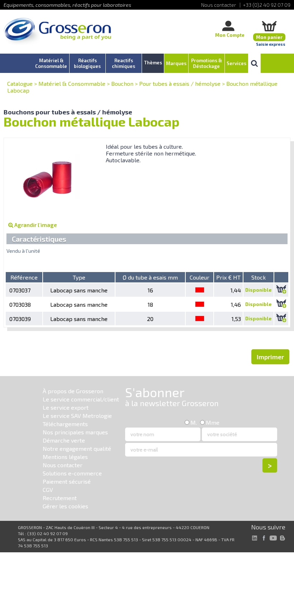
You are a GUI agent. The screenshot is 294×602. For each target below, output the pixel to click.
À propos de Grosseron (73, 391)
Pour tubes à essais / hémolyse (179, 83)
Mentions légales (65, 456)
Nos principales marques (75, 432)
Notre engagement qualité (77, 448)
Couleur (199, 277)
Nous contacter (62, 465)
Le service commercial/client (81, 399)
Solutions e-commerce (72, 473)
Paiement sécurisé (67, 481)
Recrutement (60, 497)
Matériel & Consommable (71, 83)
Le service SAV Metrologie (77, 415)
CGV (48, 489)
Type (79, 277)
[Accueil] (57, 32)
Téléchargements (65, 423)
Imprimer (270, 357)
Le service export (66, 407)
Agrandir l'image (35, 225)
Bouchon (122, 83)
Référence (24, 277)
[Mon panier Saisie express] (269, 26)
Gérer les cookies (65, 506)
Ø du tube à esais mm (150, 277)
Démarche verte (64, 440)
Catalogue (20, 83)
